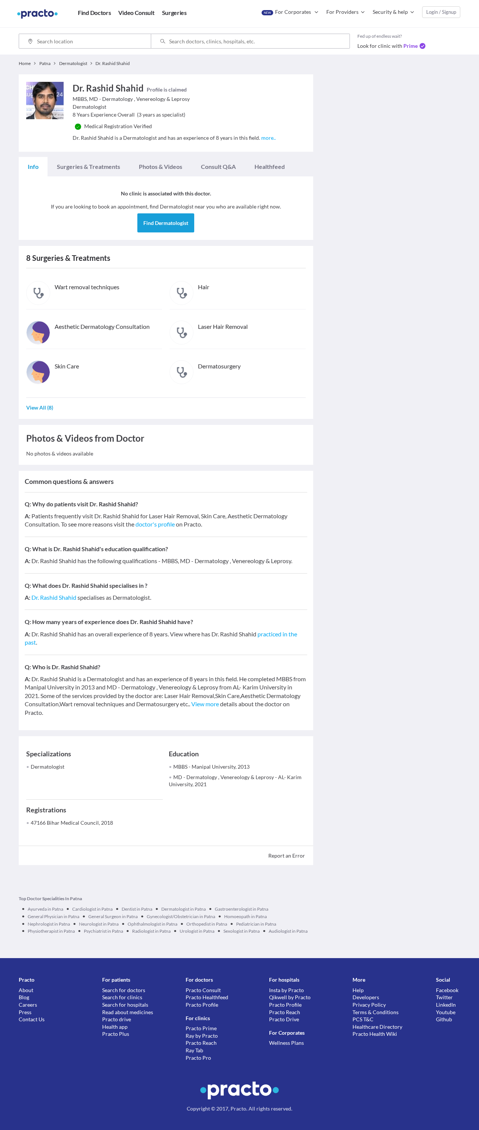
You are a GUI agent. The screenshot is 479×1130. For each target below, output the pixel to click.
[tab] (33, 166)
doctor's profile (155, 524)
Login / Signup (441, 12)
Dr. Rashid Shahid (53, 597)
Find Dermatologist (165, 223)
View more (205, 703)
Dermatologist (47, 766)
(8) (39, 407)
